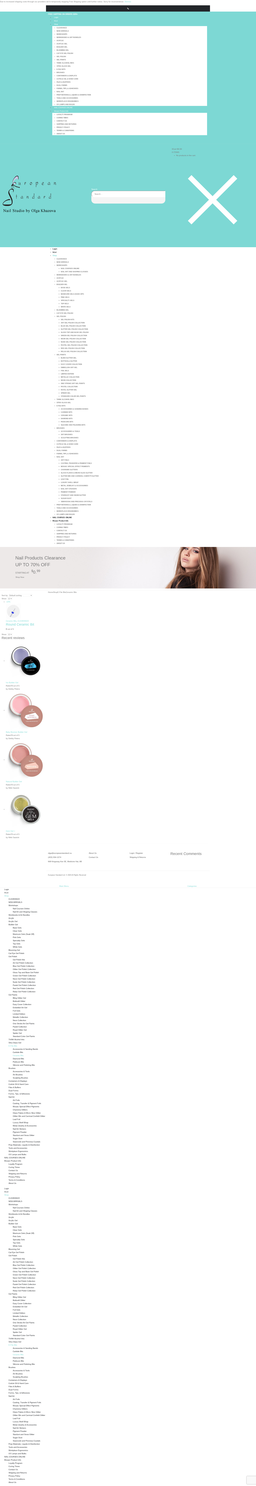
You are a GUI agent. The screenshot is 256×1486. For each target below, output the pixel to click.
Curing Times (62, 118)
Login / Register (136, 853)
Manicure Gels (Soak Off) (72, 294)
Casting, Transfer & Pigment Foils (76, 463)
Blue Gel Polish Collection (73, 326)
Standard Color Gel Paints (73, 396)
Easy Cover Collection (71, 364)
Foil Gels (65, 371)
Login (56, 17)
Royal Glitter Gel (69, 390)
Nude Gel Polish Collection (73, 342)
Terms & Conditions (65, 130)
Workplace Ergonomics (68, 101)
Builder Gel (62, 47)
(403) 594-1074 (54, 857)
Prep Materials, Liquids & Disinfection (74, 95)
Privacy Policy (63, 127)
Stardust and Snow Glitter (73, 495)
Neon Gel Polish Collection (73, 339)
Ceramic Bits (66, 415)
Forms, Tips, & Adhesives (67, 88)
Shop (56, 24)
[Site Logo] (29, 195)
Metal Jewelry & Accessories (74, 486)
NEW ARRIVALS (63, 31)
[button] (128, 9)
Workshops (62, 34)
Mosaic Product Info (61, 111)
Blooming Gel (63, 50)
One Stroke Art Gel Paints (73, 383)
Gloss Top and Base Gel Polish (75, 332)
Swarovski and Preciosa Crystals (76, 502)
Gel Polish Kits (67, 320)
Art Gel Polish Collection (73, 323)
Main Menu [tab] (64, 886)
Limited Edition (67, 374)
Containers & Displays (67, 76)
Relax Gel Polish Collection (74, 351)
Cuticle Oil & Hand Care (67, 79)
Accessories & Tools (70, 431)
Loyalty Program (64, 114)
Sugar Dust (66, 498)
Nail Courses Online (70, 268)
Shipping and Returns (66, 124)
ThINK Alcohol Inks (65, 63)
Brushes (61, 72)
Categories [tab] (192, 886)
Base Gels (65, 288)
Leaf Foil (65, 479)
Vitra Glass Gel (64, 66)
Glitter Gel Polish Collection (74, 329)
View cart (184, 152)
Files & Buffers (64, 82)
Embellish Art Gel (69, 367)
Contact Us (62, 121)
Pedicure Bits (67, 422)
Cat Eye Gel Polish (65, 53)
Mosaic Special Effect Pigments (75, 466)
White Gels (66, 307)
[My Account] (211, 242)
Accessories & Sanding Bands (74, 409)
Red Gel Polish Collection (73, 348)
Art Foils (65, 460)
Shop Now (19, 577)
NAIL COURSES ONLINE (63, 108)
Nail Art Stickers (69, 489)
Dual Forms (62, 85)
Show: (4, 599)
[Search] (92, 200)
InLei (56, 21)
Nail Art (60, 92)
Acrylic (60, 41)
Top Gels (65, 304)
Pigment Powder (68, 492)
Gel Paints (61, 60)
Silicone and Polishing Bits (73, 425)
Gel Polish (61, 56)
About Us (61, 134)
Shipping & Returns (138, 857)
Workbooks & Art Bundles (69, 37)
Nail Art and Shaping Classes (74, 272)
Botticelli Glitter (69, 361)
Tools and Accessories (67, 98)
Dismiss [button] (128, 2)
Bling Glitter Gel (68, 358)
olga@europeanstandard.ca (60, 853)
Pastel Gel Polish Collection (74, 345)
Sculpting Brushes (69, 438)
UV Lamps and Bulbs (66, 104)
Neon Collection (68, 380)
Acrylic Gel (62, 44)
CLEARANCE (62, 28)
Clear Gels (66, 291)
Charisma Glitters (69, 470)
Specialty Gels (67, 300)
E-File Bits (61, 69)
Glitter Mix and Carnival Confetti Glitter (80, 476)
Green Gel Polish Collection (74, 335)
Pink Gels (65, 297)
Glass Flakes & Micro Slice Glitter (77, 473)
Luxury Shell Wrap (69, 482)
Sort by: (5, 595)
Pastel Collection (69, 387)
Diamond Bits (67, 418)
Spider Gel (65, 393)
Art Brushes (67, 434)
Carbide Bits (66, 412)
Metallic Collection (70, 377)
